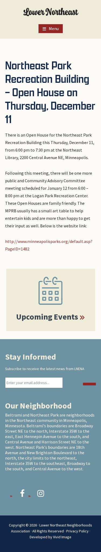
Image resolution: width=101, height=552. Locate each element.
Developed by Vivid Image (50, 537)
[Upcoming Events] (50, 291)
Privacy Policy (77, 531)
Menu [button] (54, 28)
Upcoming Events (47, 316)
